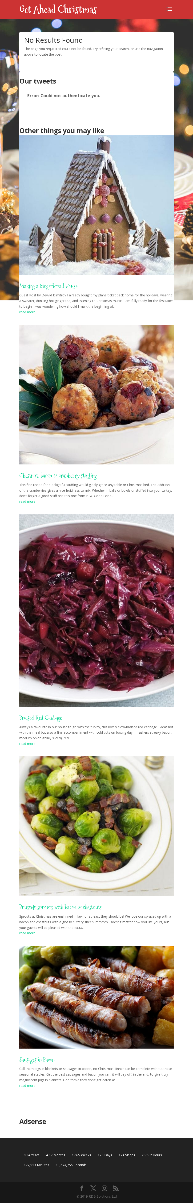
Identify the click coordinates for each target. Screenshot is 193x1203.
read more (27, 312)
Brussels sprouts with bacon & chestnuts (60, 907)
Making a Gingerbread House (48, 286)
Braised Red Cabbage (40, 718)
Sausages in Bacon (37, 1060)
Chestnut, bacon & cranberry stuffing (57, 475)
